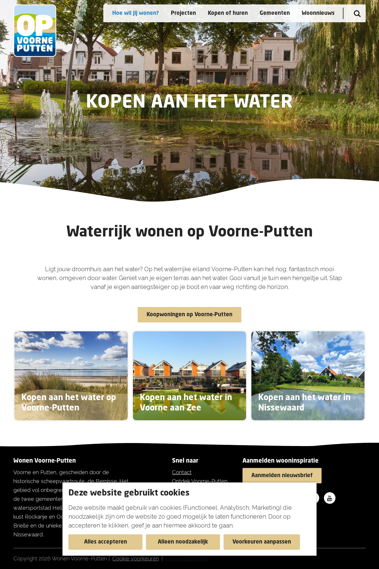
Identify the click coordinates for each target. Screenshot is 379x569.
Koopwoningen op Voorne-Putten (189, 314)
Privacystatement (186, 558)
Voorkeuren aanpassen (261, 542)
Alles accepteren (105, 542)
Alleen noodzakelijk (183, 542)
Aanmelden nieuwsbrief (282, 475)
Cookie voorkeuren (135, 558)
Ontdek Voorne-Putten (199, 481)
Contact (182, 472)
